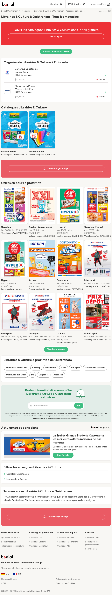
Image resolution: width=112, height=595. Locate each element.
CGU (3, 583)
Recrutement (91, 549)
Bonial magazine (8, 542)
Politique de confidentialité (68, 579)
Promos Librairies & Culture (56, 51)
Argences (58, 375)
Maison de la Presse (16, 479)
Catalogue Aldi (63, 546)
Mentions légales (9, 579)
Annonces (103, 11)
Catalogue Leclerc (37, 542)
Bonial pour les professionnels (92, 543)
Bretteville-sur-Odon (16, 375)
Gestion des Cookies (65, 583)
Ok (78, 405)
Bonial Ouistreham (9, 11)
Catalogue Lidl (35, 537)
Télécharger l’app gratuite (12, 546)
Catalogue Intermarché (67, 542)
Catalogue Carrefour (38, 546)
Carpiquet (44, 375)
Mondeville (50, 367)
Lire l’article (63, 455)
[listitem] (14, 133)
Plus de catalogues (56, 349)
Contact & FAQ (92, 537)
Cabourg (36, 367)
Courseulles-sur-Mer (95, 367)
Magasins (26, 11)
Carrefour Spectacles (17, 473)
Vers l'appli (56, 36)
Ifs (32, 375)
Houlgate (75, 367)
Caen (63, 367)
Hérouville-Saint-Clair (16, 367)
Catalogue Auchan (65, 537)
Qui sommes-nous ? (10, 537)
